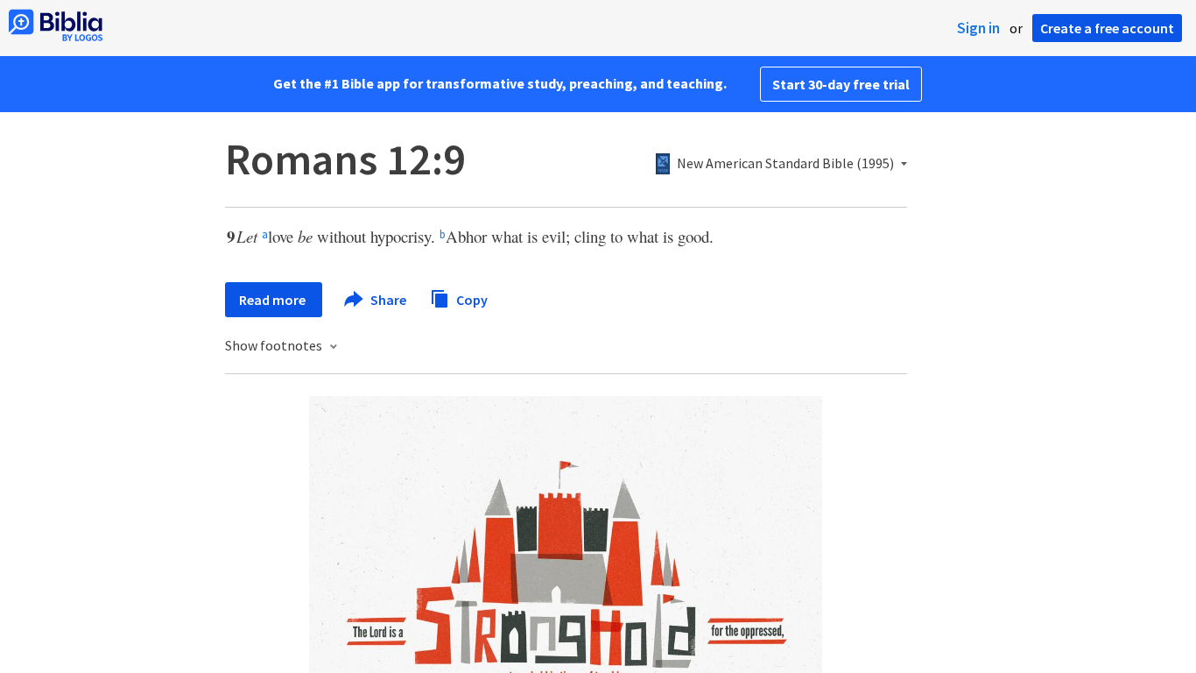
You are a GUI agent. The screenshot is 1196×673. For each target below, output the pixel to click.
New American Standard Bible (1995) (785, 164)
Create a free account (1107, 28)
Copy (471, 299)
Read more (273, 299)
